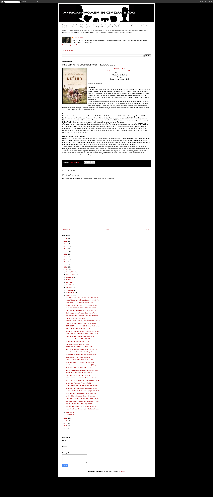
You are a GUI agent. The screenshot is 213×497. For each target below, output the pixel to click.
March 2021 (69, 277)
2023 (66, 420)
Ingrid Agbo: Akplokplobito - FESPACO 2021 (79, 372)
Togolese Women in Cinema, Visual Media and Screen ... (83, 315)
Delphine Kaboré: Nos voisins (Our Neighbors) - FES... (82, 336)
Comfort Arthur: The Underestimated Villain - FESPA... (82, 378)
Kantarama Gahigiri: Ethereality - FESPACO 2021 (80, 362)
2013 (66, 249)
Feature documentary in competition (119, 71)
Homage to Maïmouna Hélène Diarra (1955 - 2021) (81, 310)
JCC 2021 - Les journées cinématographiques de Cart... (82, 401)
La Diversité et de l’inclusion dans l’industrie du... (80, 396)
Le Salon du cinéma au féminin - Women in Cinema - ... (82, 308)
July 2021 (69, 287)
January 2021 (70, 272)
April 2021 (69, 279)
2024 (66, 423)
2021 (66, 269)
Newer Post (66, 229)
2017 (66, 259)
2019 (66, 264)
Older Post (147, 229)
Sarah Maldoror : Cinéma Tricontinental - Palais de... (81, 393)
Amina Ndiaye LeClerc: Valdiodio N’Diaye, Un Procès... (82, 352)
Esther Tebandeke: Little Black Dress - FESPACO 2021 (82, 334)
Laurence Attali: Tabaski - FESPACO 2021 (78, 339)
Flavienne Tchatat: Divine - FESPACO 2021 (79, 367)
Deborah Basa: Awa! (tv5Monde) (75, 318)
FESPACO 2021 (119, 69)
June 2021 (69, 285)
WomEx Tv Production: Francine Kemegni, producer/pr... (82, 385)
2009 (66, 238)
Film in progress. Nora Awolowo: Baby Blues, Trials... (81, 313)
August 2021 (70, 290)
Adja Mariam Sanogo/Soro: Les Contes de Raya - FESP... (83, 380)
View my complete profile (69, 45)
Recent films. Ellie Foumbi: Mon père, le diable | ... (81, 303)
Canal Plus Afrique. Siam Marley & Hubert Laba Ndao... (82, 409)
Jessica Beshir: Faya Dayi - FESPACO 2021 (79, 347)
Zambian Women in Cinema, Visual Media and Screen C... (83, 321)
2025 (66, 426)
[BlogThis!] (87, 162)
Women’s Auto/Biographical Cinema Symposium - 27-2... (83, 391)
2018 (66, 262)
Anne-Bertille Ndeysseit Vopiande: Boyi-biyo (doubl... (81, 354)
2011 (66, 244)
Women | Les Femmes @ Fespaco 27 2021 (79, 383)
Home (107, 229)
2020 (66, 267)
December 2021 (71, 415)
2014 (66, 251)
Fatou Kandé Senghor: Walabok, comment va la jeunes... (83, 331)
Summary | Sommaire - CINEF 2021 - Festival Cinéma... (82, 305)
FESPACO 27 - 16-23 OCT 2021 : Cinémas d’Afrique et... (83, 326)
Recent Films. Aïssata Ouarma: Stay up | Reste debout (82, 398)
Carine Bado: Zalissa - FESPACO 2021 (77, 344)
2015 (66, 254)
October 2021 (70, 295)
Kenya (69, 165)
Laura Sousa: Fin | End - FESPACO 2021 (78, 357)
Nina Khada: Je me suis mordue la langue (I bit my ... (81, 365)
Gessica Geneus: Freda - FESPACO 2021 (78, 328)
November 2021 (71, 412)
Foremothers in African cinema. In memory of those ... (81, 388)
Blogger (122, 471)
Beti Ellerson (79, 37)
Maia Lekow (75, 165)
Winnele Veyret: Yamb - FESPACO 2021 (78, 341)
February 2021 (70, 274)
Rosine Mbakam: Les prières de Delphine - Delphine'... (82, 300)
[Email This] (85, 162)
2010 (66, 241)
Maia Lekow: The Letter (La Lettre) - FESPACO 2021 (81, 349)
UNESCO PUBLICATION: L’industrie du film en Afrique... (82, 297)
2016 (66, 257)
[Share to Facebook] (91, 162)
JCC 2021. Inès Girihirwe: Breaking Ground (79, 404)
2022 (66, 418)
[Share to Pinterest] (94, 162)
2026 (66, 428)
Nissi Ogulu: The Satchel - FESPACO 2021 (78, 375)
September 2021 (71, 292)
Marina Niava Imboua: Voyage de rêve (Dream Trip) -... (82, 370)
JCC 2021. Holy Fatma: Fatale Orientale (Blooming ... (81, 406)
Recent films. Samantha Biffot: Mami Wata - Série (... (81, 323)
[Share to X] (89, 162)
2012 (66, 246)
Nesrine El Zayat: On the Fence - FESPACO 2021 (80, 359)
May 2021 (69, 282)
